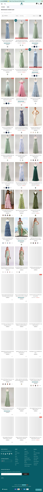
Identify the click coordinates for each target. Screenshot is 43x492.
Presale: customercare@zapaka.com (6, 451)
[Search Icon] (6, 3)
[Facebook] (1, 454)
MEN (8, 7)
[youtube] (5, 454)
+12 (26, 413)
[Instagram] (3, 454)
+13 (26, 301)
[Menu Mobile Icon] (1, 4)
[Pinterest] (7, 454)
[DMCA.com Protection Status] (25, 484)
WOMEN (3, 7)
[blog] (12, 454)
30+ (38, 46)
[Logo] (21, 4)
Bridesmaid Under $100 (7, 12)
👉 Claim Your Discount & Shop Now (16, 1)
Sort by (17, 15)
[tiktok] (10, 454)
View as (34, 15)
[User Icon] (38, 4)
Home (2, 12)
